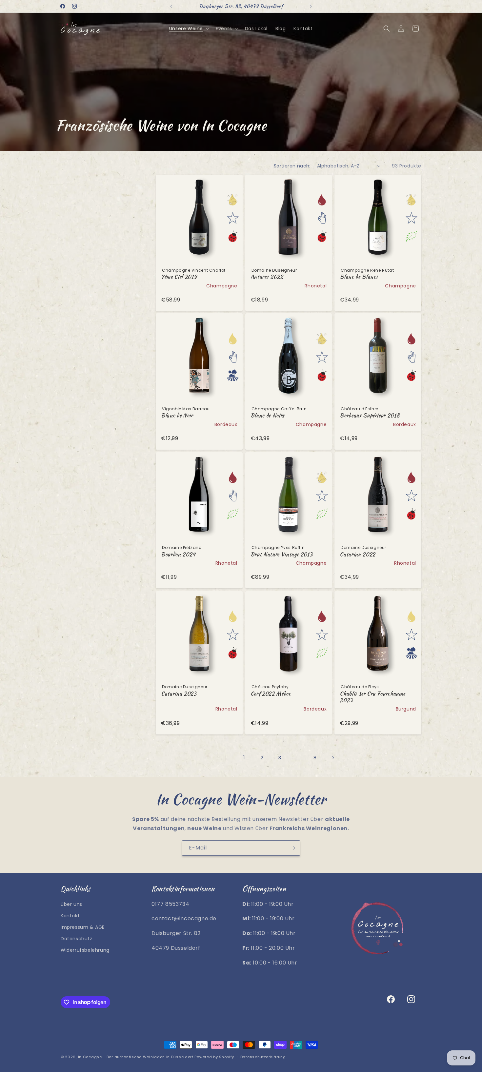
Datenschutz (76, 938)
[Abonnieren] (292, 848)
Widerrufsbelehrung (85, 950)
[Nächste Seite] (333, 757)
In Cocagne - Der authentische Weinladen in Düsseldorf (135, 1057)
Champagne (221, 285)
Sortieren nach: (292, 166)
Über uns (71, 904)
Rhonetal (316, 285)
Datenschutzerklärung (263, 1056)
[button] (188, 28)
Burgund (406, 709)
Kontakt (70, 915)
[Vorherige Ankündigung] (171, 6)
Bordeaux (225, 424)
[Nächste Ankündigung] (311, 6)
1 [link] (244, 757)
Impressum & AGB (83, 927)
